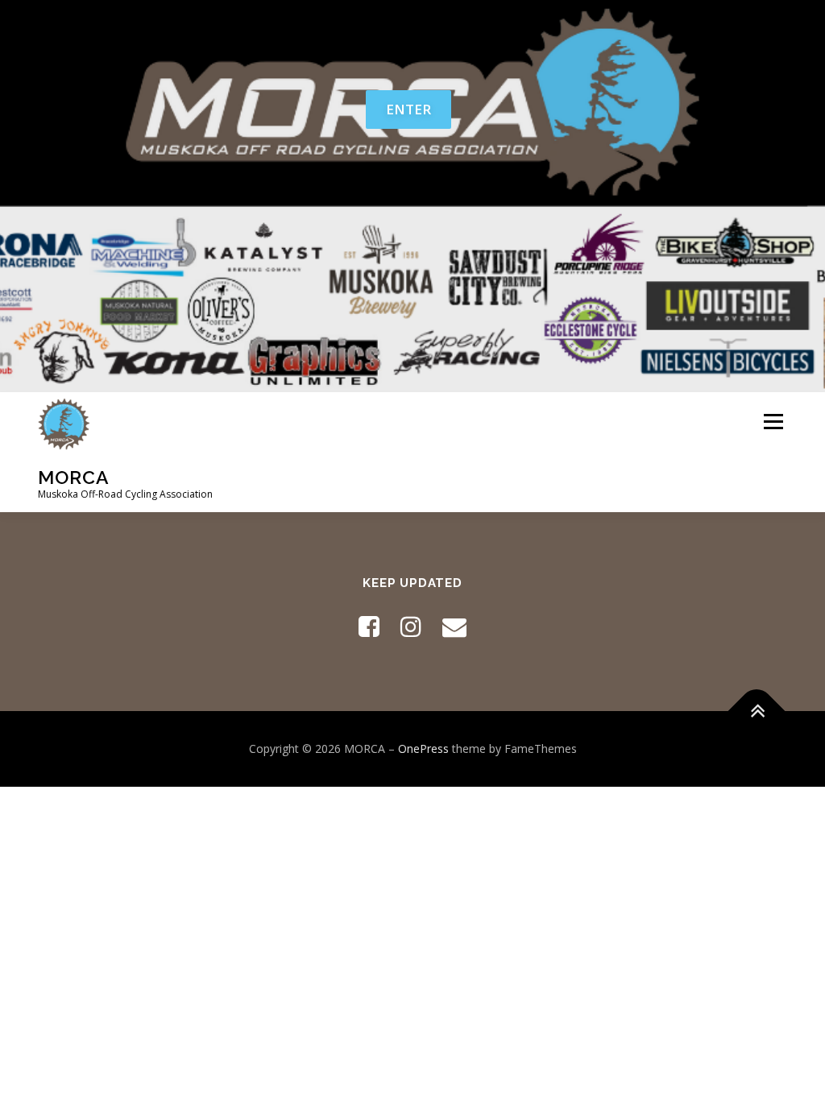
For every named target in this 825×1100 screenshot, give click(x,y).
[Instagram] (410, 626)
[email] (454, 626)
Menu (773, 422)
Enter (408, 109)
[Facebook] (369, 626)
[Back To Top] (757, 711)
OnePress (423, 748)
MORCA (74, 476)
